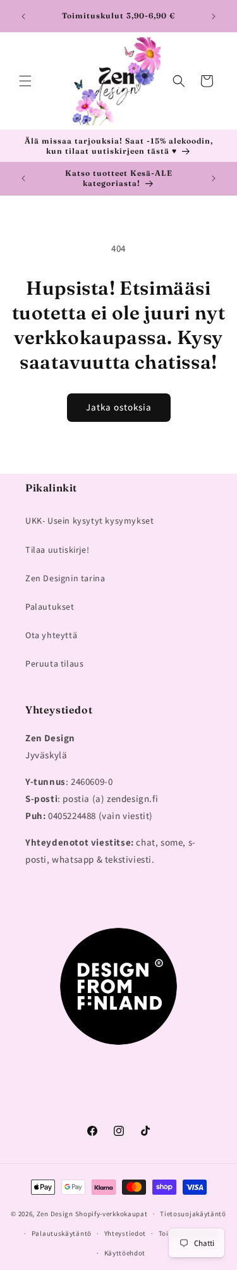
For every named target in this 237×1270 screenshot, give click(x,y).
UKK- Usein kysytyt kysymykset (89, 520)
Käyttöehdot (125, 1252)
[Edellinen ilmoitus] (23, 16)
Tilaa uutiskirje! (57, 549)
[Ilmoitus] (214, 16)
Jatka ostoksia (119, 407)
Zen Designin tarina (65, 578)
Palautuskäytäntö (62, 1233)
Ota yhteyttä (51, 635)
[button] (25, 81)
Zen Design (55, 1213)
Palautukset (50, 606)
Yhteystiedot (125, 1233)
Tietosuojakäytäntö (193, 1213)
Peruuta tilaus (54, 663)
